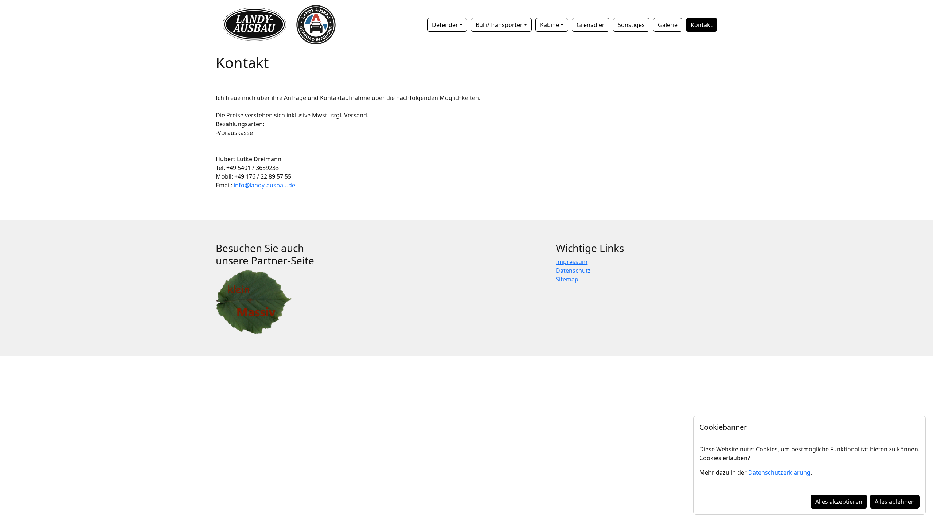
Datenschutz (573, 271)
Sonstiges (631, 25)
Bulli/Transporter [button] (499, 25)
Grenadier (591, 25)
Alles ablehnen (895, 502)
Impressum (571, 262)
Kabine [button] (549, 25)
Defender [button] (445, 25)
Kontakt (702, 25)
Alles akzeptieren (838, 502)
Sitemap (567, 279)
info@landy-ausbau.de (264, 185)
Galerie (668, 25)
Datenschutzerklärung (779, 472)
